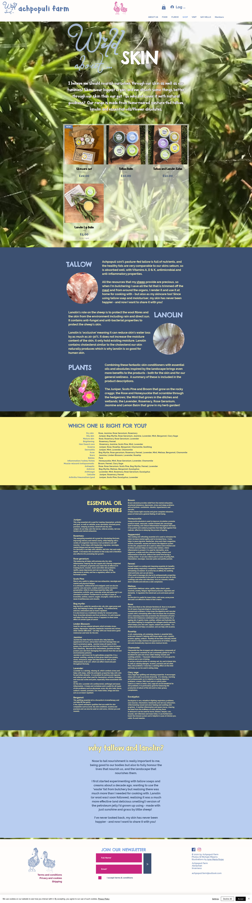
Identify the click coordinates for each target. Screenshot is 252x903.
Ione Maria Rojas (215, 859)
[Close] (248, 899)
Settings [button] (215, 898)
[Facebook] (193, 849)
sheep (141, 282)
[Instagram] (199, 849)
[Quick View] (125, 144)
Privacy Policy (103, 898)
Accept (240, 898)
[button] (164, 7)
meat (105, 290)
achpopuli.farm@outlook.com (207, 873)
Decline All (227, 898)
